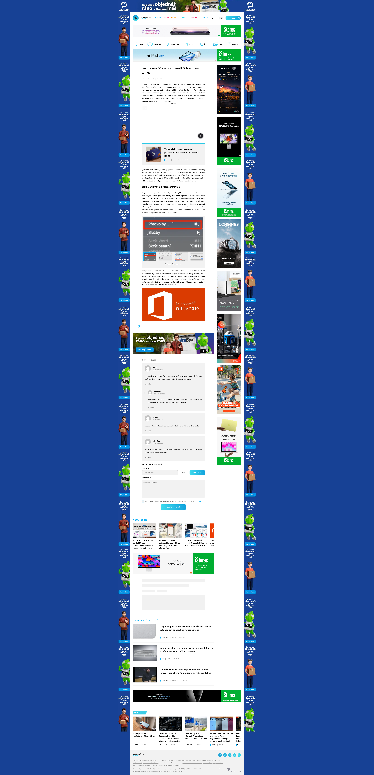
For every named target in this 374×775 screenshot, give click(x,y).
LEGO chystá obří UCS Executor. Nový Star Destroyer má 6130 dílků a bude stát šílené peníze (169, 737)
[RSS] (239, 755)
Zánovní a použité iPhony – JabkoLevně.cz (159, 771)
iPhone (167, 160)
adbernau (158, 391)
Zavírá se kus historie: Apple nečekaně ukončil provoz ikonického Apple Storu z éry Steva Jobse (185, 671)
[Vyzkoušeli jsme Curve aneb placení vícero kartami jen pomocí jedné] (153, 154)
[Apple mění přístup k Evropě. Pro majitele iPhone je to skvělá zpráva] (196, 724)
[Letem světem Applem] (141, 18)
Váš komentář (146, 478)
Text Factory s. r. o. (155, 761)
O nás (144, 765)
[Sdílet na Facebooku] (135, 327)
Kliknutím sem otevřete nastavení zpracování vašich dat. (163, 765)
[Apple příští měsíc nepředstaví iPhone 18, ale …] (144, 724)
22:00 (158, 370)
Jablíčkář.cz (148, 769)
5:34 (158, 420)
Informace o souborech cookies (192, 763)
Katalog (182, 18)
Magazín (157, 18)
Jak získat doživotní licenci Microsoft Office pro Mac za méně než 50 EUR (196, 543)
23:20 (159, 394)
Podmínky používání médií (150, 763)
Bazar (173, 18)
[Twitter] (225, 755)
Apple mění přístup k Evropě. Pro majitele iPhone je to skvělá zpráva (196, 736)
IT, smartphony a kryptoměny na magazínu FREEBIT (168, 769)
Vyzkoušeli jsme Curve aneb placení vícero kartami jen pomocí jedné (181, 152)
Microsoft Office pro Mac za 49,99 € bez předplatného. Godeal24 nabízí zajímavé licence (143, 544)
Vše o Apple (165, 637)
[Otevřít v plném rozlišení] (173, 305)
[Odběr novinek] (213, 18)
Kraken (155, 417)
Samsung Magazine (138, 769)
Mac (144, 79)
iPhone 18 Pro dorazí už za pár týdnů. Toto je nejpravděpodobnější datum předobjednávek (221, 737)
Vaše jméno (145, 468)
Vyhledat (231, 18)
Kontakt (205, 18)
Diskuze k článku (149, 360)
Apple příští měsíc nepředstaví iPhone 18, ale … (144, 736)
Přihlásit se (197, 473)
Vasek (155, 367)
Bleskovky (192, 18)
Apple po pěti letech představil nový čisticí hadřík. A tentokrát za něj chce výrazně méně (186, 628)
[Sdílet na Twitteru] (139, 327)
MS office (156, 441)
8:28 (158, 443)
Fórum (166, 18)
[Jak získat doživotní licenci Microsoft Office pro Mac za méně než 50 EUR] (196, 530)
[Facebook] (220, 755)
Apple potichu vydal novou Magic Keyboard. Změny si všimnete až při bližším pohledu (186, 650)
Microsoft (136, 328)
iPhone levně (142, 771)
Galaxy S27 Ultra (178, 771)
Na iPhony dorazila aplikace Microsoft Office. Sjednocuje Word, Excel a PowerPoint (169, 544)
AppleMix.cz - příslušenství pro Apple (196, 769)
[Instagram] (230, 755)
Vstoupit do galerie (172, 264)
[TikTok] (234, 755)
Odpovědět (148, 384)
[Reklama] (124, 6)
